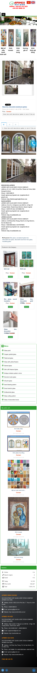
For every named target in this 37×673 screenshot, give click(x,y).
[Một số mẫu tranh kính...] (18, 474)
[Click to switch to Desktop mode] (6, 670)
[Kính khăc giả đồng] (25, 38)
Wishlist (10, 276)
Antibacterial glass (9, 392)
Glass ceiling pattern (10, 396)
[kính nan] (10, 259)
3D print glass (8, 381)
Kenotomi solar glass (10, 377)
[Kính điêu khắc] (18, 419)
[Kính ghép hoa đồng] (18, 443)
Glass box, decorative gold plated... (26, 301)
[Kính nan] (26, 259)
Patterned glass (8, 358)
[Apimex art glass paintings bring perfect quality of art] (18, 5)
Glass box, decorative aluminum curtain (10, 331)
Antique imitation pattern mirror (13, 373)
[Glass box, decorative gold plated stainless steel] (26, 289)
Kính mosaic (3, 49)
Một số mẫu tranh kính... (19, 490)
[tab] (3, 124)
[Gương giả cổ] (18, 38)
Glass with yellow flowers (11, 362)
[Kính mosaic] (3, 38)
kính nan (6, 269)
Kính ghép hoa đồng (18, 453)
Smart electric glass (9, 388)
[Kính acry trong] (10, 38)
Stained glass (8, 365)
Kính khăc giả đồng (25, 50)
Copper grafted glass (10, 354)
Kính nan (23, 269)
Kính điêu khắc (18, 429)
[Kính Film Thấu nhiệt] (33, 38)
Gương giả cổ (18, 49)
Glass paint (7, 350)
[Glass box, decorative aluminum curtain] (10, 319)
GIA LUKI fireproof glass (11, 369)
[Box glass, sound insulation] (10, 289)
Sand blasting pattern (10, 384)
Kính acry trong (10, 50)
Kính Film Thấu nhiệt (33, 50)
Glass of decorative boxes (11, 400)
